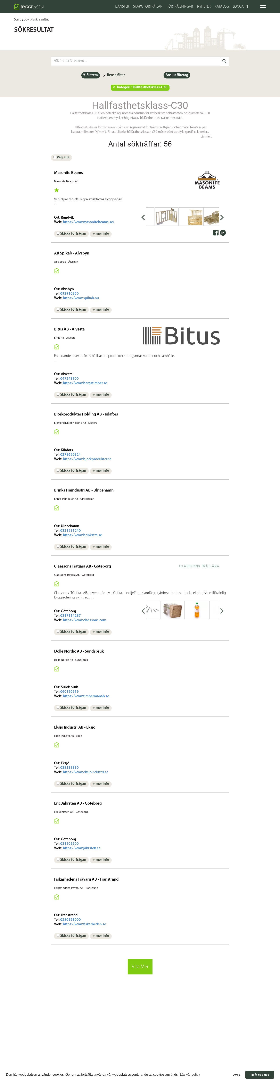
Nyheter (204, 7)
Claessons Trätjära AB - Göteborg (82, 566)
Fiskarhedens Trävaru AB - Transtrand (86, 880)
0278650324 (70, 455)
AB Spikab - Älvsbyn (71, 253)
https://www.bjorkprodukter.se (87, 459)
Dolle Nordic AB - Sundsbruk (79, 651)
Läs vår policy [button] (190, 1074)
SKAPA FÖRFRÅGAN (148, 7)
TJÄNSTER (122, 7)
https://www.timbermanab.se (86, 696)
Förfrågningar (180, 7)
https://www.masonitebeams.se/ (88, 222)
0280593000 (70, 920)
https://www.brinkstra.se (82, 535)
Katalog (222, 7)
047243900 (69, 379)
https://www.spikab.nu (81, 298)
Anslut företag (177, 75)
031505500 (69, 844)
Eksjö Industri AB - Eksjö (74, 727)
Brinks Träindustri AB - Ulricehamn (84, 490)
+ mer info (101, 234)
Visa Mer (140, 966)
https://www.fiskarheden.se (84, 924)
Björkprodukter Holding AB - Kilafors (86, 414)
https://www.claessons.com (84, 620)
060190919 (69, 692)
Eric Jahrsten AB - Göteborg (78, 804)
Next (222, 217)
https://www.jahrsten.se (81, 848)
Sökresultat (40, 20)
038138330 (69, 768)
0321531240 (70, 531)
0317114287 (70, 616)
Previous (143, 217)
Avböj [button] (237, 1074)
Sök (26, 20)
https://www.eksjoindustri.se (85, 772)
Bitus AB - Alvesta (69, 329)
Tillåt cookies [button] (259, 1074)
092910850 (69, 294)
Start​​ (17, 20)
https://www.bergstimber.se (85, 383)
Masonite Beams (68, 173)
